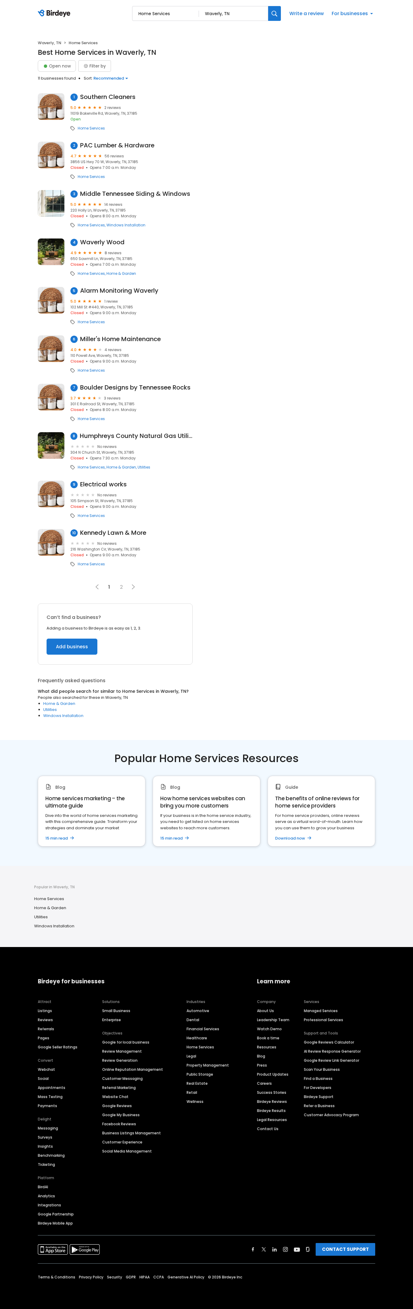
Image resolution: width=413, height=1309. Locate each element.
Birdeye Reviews (272, 1101)
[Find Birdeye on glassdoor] (308, 1249)
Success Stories (271, 1092)
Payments (47, 1105)
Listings (45, 1010)
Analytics (46, 1196)
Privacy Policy (91, 1277)
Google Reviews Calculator (329, 1042)
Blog (261, 1056)
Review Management (122, 1051)
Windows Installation (125, 225)
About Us (265, 1010)
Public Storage (200, 1074)
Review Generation (120, 1060)
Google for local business (125, 1042)
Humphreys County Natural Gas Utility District (136, 436)
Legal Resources (272, 1119)
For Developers (317, 1087)
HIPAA (144, 1277)
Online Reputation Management (132, 1069)
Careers (264, 1083)
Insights (45, 1146)
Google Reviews (117, 1105)
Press (262, 1065)
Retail (192, 1092)
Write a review (306, 13)
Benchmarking (51, 1155)
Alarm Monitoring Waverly (119, 290)
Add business (72, 646)
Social (43, 1078)
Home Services (91, 128)
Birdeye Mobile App (55, 1223)
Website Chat (115, 1096)
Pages (43, 1038)
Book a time (268, 1038)
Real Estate (197, 1083)
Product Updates (272, 1074)
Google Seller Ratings (57, 1047)
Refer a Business (319, 1105)
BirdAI (43, 1186)
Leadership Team (273, 1019)
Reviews (45, 1019)
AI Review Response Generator (332, 1051)
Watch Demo (269, 1028)
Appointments (51, 1087)
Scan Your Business (322, 1069)
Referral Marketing (119, 1087)
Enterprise (111, 1019)
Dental (193, 1019)
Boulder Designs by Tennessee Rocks (135, 387)
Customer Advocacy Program (331, 1114)
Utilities (144, 467)
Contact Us (267, 1128)
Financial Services (203, 1028)
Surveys (45, 1137)
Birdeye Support (318, 1096)
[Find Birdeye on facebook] (253, 1249)
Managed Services (321, 1010)
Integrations (49, 1205)
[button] (133, 587)
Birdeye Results (271, 1110)
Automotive (198, 1010)
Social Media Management (127, 1151)
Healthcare (197, 1038)
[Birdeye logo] (55, 13)
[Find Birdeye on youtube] (297, 1249)
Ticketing (46, 1164)
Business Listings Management (131, 1133)
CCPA (158, 1277)
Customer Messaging (122, 1078)
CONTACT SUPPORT (345, 1249)
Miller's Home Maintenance (120, 339)
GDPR (131, 1277)
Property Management (208, 1065)
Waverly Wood (102, 242)
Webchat (46, 1069)
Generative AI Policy (185, 1277)
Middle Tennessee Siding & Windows (135, 194)
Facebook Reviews (119, 1123)
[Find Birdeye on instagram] (285, 1249)
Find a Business (318, 1078)
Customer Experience (122, 1142)
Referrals (46, 1028)
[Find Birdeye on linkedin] (274, 1249)
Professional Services (323, 1019)
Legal (191, 1056)
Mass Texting (50, 1096)
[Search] (274, 13)
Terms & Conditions (56, 1277)
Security (114, 1277)
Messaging (48, 1128)
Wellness (195, 1101)
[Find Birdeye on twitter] (264, 1249)
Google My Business (121, 1114)
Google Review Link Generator (331, 1060)
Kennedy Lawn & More (113, 533)
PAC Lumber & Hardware (117, 145)
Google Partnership (56, 1214)
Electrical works (103, 484)
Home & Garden (121, 273)
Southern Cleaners (107, 97)
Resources (266, 1047)
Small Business (116, 1010)
